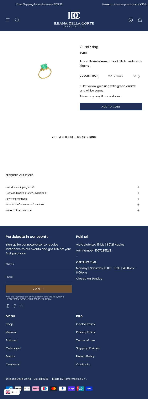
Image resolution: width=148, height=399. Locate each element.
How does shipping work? (20, 187)
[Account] (130, 20)
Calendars (13, 348)
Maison (11, 332)
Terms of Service (35, 298)
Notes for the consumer (19, 210)
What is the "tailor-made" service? (25, 204)
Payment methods (16, 198)
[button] (17, 20)
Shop (9, 324)
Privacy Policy (13, 298)
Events (10, 356)
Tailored (11, 340)
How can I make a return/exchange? (26, 193)
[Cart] (140, 20)
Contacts (13, 364)
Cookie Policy (85, 324)
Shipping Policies (88, 348)
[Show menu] (8, 20)
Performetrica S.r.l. (75, 379)
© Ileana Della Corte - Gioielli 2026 (27, 379)
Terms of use (85, 340)
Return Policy (85, 356)
